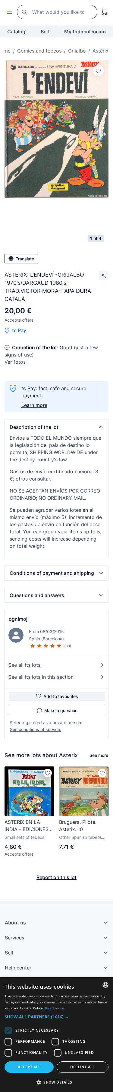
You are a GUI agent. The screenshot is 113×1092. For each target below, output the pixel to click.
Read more (54, 1008)
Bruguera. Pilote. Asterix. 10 (77, 825)
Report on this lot (56, 877)
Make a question (60, 710)
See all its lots (24, 665)
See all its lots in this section (41, 677)
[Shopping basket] (104, 12)
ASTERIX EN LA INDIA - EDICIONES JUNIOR (27, 826)
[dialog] (56, 1034)
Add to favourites (60, 696)
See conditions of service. (35, 729)
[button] (56, 427)
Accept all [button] (29, 1066)
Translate (25, 258)
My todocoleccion (85, 32)
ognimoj (18, 619)
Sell (45, 32)
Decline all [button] (82, 1066)
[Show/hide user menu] (8, 12)
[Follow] (98, 70)
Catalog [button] (16, 32)
